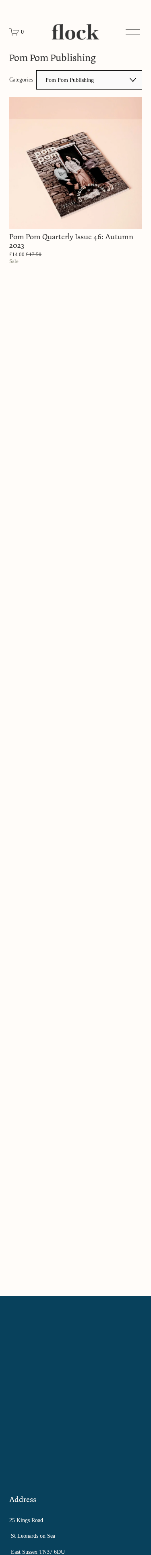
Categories (21, 80)
